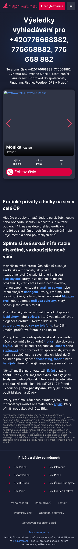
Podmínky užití (23, 512)
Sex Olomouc (57, 467)
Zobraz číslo (25, 172)
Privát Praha (21, 483)
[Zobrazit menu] (71, 6)
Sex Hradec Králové (61, 491)
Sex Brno (19, 491)
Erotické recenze (39, 532)
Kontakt (62, 502)
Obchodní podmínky (51, 512)
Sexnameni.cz (20, 540)
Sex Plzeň (55, 475)
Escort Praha (22, 475)
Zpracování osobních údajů (39, 522)
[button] (8, 123)
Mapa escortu (19, 502)
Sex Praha (20, 467)
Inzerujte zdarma (52, 6)
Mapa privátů (43, 502)
